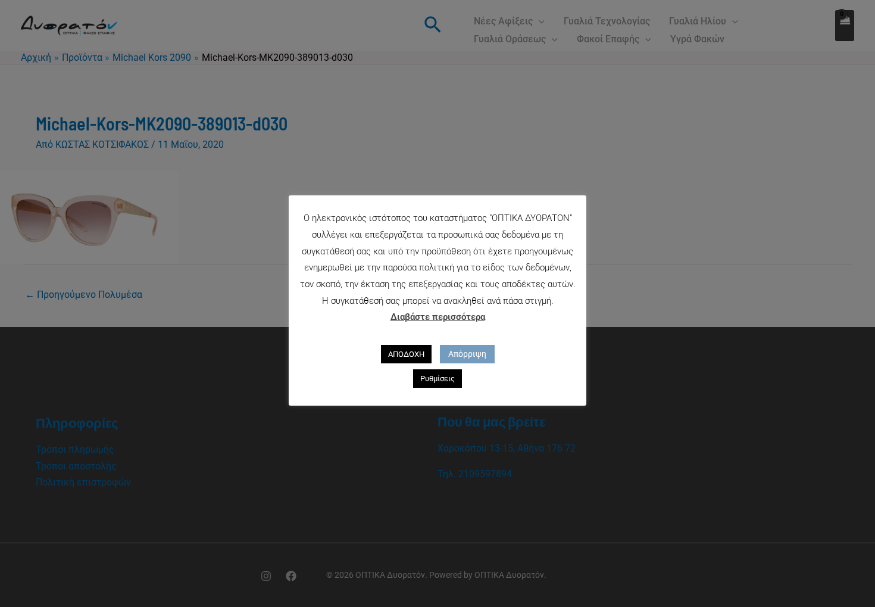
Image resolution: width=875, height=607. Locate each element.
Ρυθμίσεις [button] (437, 378)
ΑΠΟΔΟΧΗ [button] (406, 354)
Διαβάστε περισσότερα (437, 317)
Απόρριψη (467, 354)
